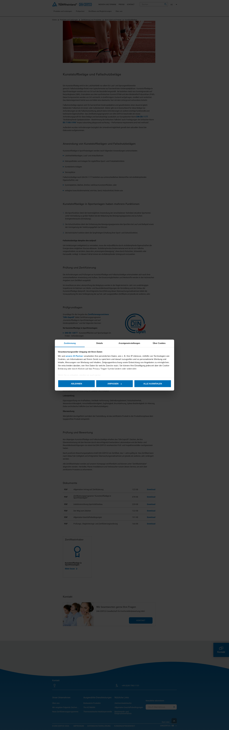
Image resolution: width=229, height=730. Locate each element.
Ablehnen (76, 384)
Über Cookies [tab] (159, 343)
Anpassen (112, 384)
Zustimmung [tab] (70, 343)
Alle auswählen (152, 384)
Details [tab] (99, 343)
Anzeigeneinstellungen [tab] (129, 343)
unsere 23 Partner (74, 356)
